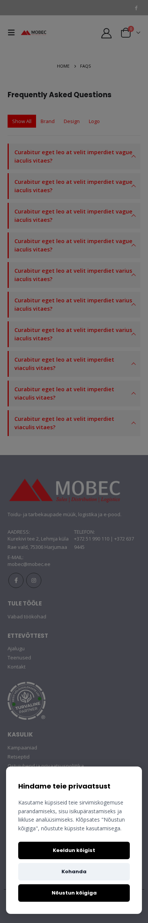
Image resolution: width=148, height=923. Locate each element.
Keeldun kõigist (74, 850)
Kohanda (74, 871)
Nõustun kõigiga (74, 892)
